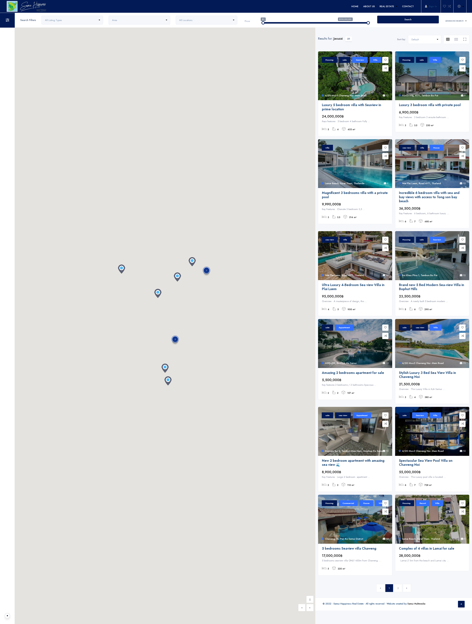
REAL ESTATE (387, 6)
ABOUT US (369, 6)
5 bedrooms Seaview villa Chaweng (349, 548)
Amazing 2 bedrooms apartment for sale (353, 373)
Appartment (344, 327)
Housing (329, 59)
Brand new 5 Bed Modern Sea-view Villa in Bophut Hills (431, 287)
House (436, 147)
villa (327, 147)
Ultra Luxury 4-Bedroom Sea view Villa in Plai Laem (353, 287)
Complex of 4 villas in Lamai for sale (426, 548)
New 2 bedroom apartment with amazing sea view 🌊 (353, 463)
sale (345, 59)
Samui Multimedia (416, 603)
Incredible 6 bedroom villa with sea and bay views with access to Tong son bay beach (429, 197)
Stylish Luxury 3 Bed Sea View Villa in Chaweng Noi (427, 375)
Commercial (348, 503)
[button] (177, 277)
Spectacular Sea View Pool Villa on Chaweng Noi (425, 463)
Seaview (360, 59)
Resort (423, 503)
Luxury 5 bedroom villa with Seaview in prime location (351, 107)
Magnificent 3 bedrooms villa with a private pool (355, 195)
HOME (354, 6)
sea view (406, 147)
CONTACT (408, 6)
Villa (375, 59)
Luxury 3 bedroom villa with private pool (430, 105)
